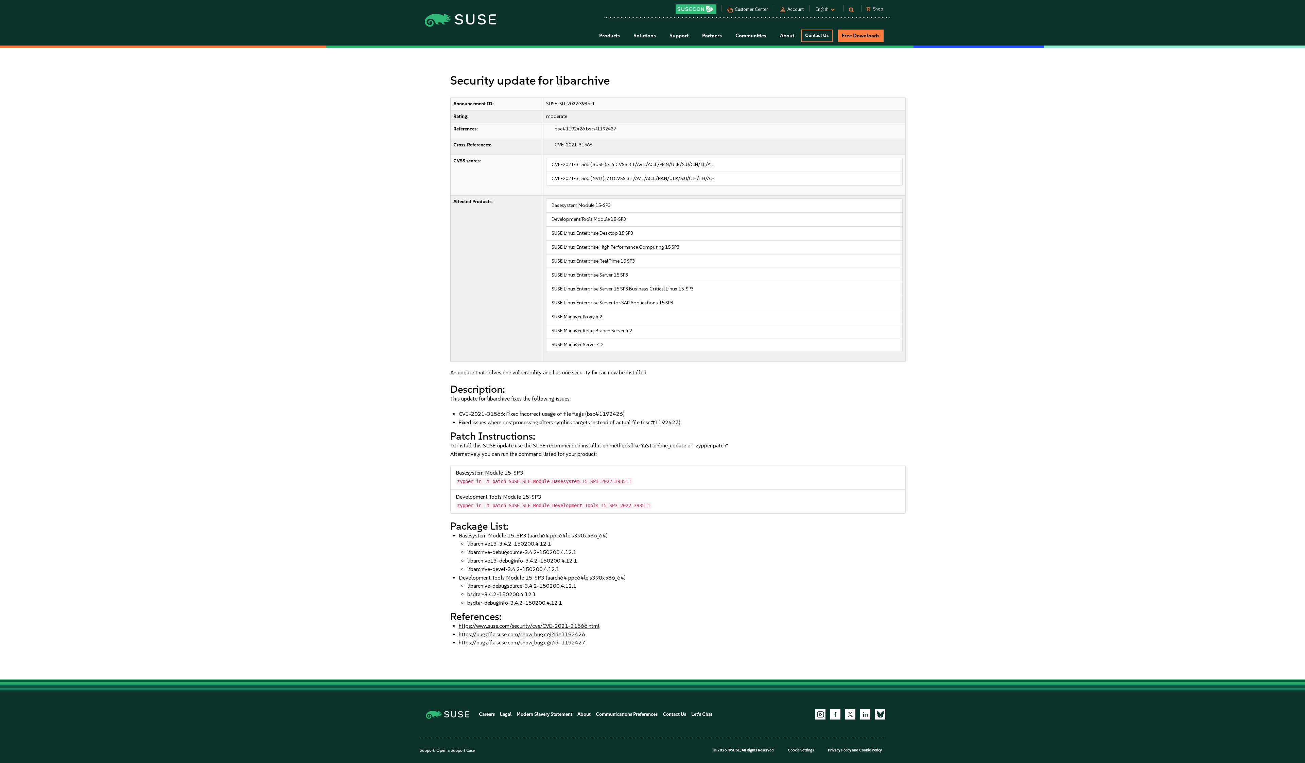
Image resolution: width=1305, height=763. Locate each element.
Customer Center (751, 9)
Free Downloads (861, 36)
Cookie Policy (870, 750)
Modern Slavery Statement (544, 714)
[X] (850, 714)
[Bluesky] (880, 714)
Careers (487, 714)
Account (795, 9)
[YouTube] (820, 714)
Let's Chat (701, 714)
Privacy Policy (839, 750)
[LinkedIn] (865, 714)
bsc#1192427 (601, 129)
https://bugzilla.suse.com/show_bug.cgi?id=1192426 (522, 634)
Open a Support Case (455, 750)
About (584, 714)
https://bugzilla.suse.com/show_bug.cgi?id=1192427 (522, 642)
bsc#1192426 (570, 129)
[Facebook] (835, 714)
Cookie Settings (801, 750)
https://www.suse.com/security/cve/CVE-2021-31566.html (529, 626)
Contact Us (817, 35)
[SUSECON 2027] (696, 9)
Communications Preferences (627, 714)
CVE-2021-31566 (573, 145)
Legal (505, 714)
